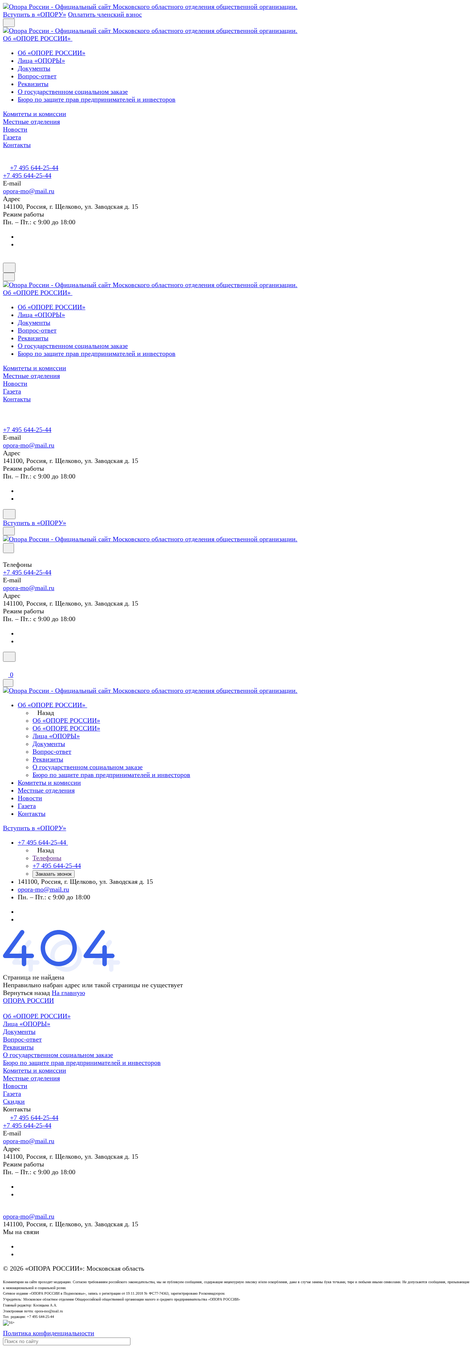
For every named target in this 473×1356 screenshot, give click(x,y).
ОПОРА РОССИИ (28, 1000)
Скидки (14, 1101)
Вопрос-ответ (37, 76)
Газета (12, 1093)
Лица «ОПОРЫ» (41, 60)
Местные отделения (31, 1078)
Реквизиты (33, 84)
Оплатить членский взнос (105, 14)
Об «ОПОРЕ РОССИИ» (51, 53)
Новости (15, 1086)
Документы (34, 68)
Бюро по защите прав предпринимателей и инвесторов (97, 99)
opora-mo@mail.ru (28, 191)
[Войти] (6, 666)
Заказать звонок (53, 874)
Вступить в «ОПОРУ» (34, 14)
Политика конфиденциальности (48, 1333)
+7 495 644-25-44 (34, 167)
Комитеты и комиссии (34, 1070)
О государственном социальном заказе (73, 91)
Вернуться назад (26, 992)
